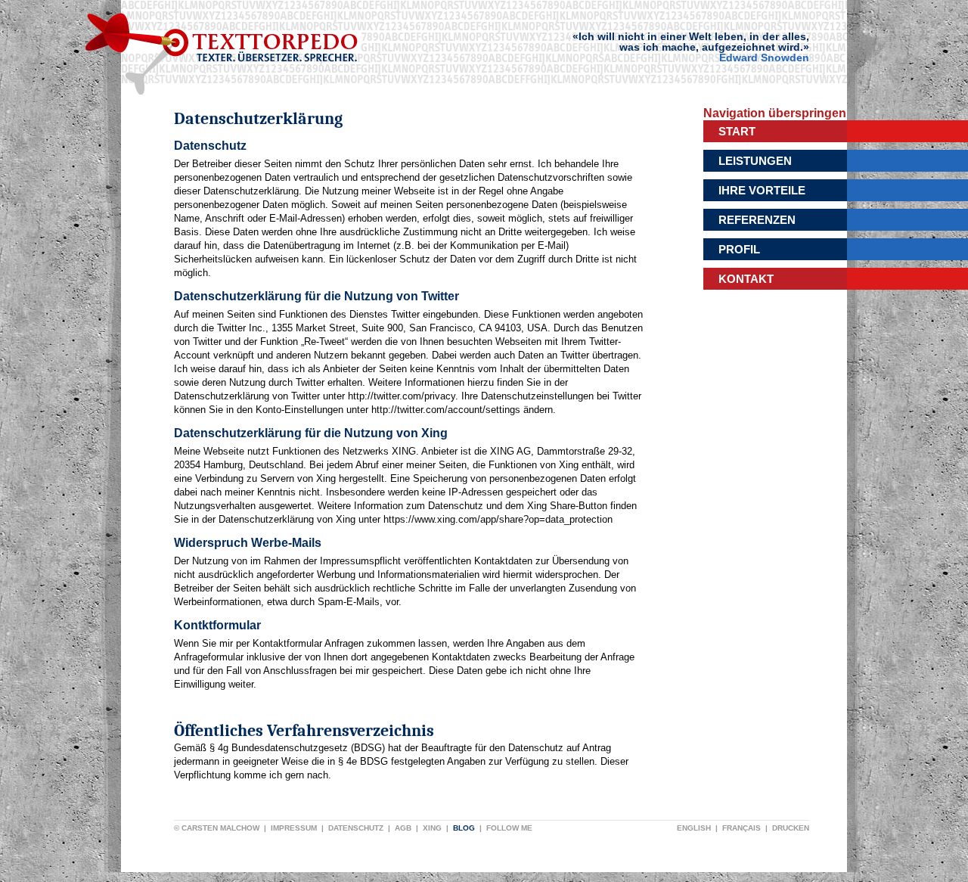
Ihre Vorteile (761, 190)
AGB (403, 828)
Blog (464, 828)
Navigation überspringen (774, 113)
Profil (739, 249)
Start (736, 131)
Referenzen (757, 219)
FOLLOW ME (509, 828)
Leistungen (755, 160)
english (694, 828)
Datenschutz (355, 828)
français (741, 828)
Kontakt (746, 278)
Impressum (294, 828)
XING (432, 828)
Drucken (790, 828)
